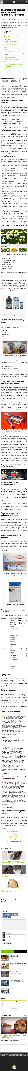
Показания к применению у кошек (13, 47)
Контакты (10, 1064)
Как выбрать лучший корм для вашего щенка (13, 1036)
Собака (5, 1006)
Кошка (5, 1004)
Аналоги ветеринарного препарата (13, 63)
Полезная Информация (10, 8)
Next (25, 1023)
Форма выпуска (10, 46)
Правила (22, 1064)
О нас (4, 1064)
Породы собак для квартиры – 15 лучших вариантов (18, 955)
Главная (2, 8)
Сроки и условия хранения (11, 70)
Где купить (7, 68)
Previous (2, 1023)
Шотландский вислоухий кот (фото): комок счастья (17, 972)
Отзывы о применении (10, 72)
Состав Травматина (11, 41)
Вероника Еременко (15, 831)
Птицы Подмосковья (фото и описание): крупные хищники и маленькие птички (17, 982)
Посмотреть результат (14, 1009)
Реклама (16, 1064)
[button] (2, 238)
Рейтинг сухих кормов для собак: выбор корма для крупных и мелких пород (18, 965)
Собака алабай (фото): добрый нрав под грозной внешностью (17, 989)
